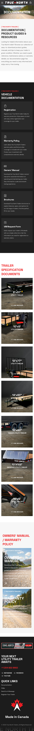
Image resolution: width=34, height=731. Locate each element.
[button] (30, 2)
